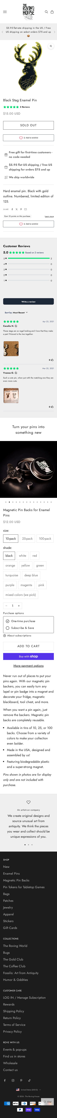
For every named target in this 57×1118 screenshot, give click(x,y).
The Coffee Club (14, 966)
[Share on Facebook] (12, 209)
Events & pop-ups (14, 1049)
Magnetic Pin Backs (16, 880)
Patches (8, 900)
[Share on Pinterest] (21, 209)
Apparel (8, 914)
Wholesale (10, 1063)
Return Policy (12, 1018)
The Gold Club (13, 959)
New (6, 867)
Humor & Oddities (15, 980)
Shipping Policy (13, 1011)
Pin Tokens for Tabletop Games (23, 887)
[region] (28, 819)
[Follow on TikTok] (29, 1080)
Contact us (10, 1070)
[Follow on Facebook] (4, 1080)
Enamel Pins (11, 873)
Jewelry (8, 907)
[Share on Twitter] (16, 209)
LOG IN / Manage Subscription (24, 997)
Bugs (6, 952)
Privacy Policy (12, 1031)
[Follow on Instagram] (13, 1080)
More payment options (28, 665)
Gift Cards (10, 928)
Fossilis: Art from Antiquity (20, 973)
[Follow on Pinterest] (21, 1080)
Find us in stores (14, 1056)
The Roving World (15, 946)
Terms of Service (14, 1025)
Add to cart (28, 646)
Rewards (8, 1004)
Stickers (8, 921)
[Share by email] (25, 209)
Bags (6, 894)
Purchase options (13, 613)
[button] (28, 635)
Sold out (28, 125)
